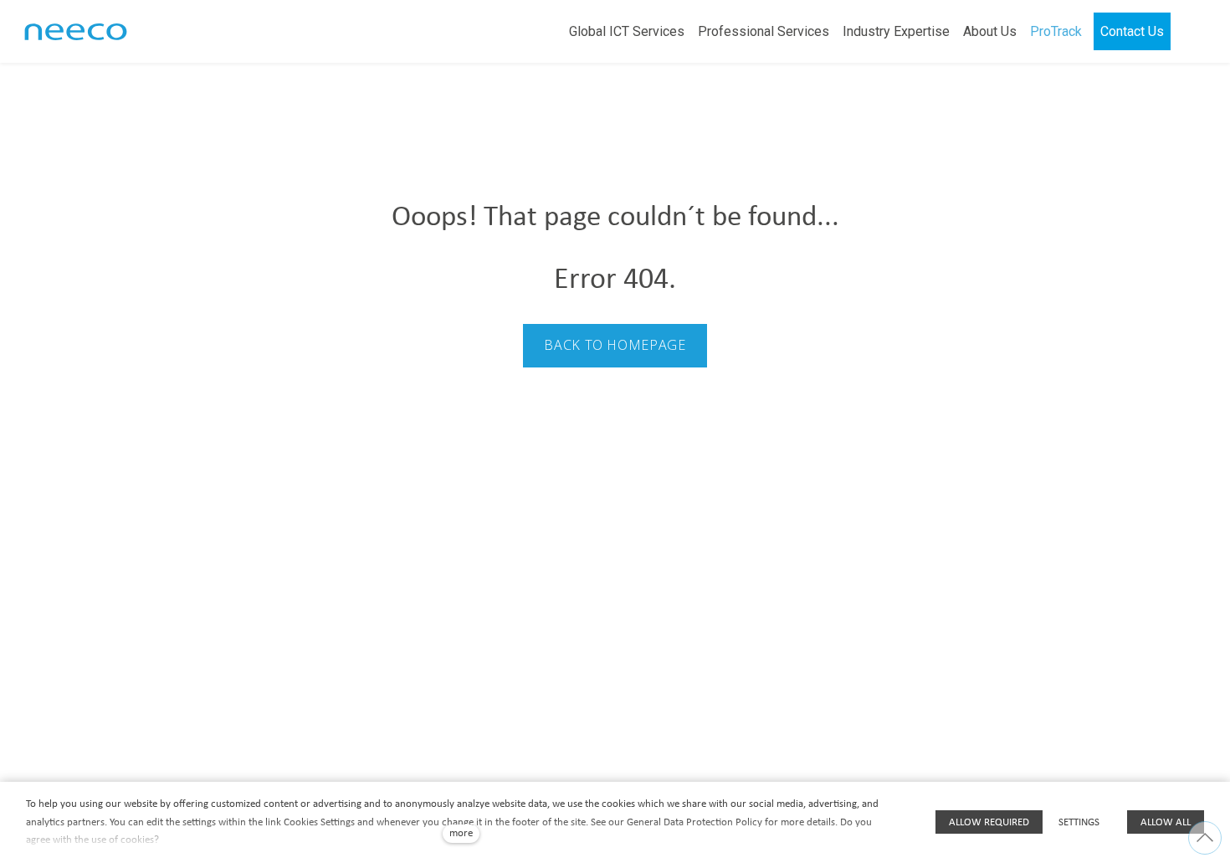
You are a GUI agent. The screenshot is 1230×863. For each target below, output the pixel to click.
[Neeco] (75, 31)
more (461, 833)
